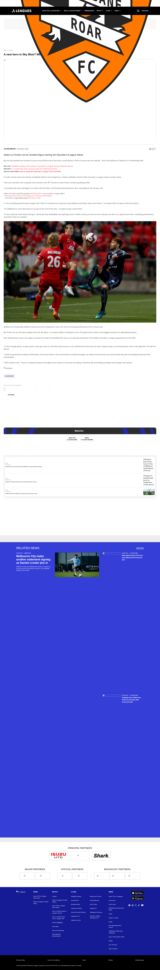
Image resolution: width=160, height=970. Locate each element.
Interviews (55, 926)
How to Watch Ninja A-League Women (59, 912)
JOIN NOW (145, 11)
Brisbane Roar (75, 904)
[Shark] (101, 855)
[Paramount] (117, 876)
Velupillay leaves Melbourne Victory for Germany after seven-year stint (131, 700)
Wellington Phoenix (96, 912)
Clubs (108, 10)
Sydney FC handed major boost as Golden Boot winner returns (21, 482)
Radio (110, 922)
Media (110, 941)
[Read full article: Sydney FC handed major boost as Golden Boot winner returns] (149, 480)
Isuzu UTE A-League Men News (39, 897)
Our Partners (113, 945)
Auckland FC (75, 900)
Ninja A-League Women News (40, 902)
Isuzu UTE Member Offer (116, 937)
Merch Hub (112, 904)
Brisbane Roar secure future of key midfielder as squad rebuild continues (23, 466)
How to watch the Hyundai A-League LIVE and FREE (40, 171)
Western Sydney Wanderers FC (95, 917)
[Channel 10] (101, 876)
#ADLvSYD (20, 196)
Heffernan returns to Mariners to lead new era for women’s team (21, 493)
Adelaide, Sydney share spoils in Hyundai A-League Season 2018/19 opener (42, 166)
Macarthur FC (75, 916)
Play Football (113, 949)
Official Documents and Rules (116, 909)
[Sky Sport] (133, 876)
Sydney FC (93, 908)
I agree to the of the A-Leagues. (21, 388)
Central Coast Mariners (78, 912)
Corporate (112, 900)
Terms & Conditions (54, 960)
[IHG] (80, 876)
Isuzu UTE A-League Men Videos (58, 906)
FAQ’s (110, 914)
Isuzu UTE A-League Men (50, 10)
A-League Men (9, 376)
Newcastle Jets (94, 900)
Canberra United (76, 908)
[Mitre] (64, 876)
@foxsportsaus (10, 196)
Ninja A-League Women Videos (59, 901)
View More (140, 548)
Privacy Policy (19, 388)
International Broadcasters (56, 935)
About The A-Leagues (116, 896)
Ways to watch (113, 918)
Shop (84, 960)
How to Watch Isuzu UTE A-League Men (58, 917)
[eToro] (42, 876)
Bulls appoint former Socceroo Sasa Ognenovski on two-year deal (132, 558)
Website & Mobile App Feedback (115, 932)
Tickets (54, 896)
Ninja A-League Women (72, 10)
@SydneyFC (37, 193)
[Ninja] (80, 855)
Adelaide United (76, 896)
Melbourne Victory (95, 896)
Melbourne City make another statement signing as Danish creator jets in (33, 559)
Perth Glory (93, 904)
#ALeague (28, 196)
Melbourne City (76, 920)
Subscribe (11, 394)
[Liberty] (27, 876)
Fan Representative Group (115, 926)
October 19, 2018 (34, 198)
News (11, 50)
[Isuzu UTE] (58, 855)
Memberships (89, 10)
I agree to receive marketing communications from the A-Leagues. (27, 390)
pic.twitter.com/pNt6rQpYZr (42, 196)
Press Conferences (58, 930)
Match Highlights (57, 922)
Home (5, 50)
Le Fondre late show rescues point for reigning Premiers (34, 169)
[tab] (72, 439)
